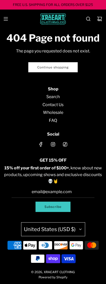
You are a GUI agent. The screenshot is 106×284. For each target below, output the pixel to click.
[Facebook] (41, 144)
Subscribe (53, 207)
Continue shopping (53, 67)
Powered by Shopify (53, 277)
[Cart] (99, 19)
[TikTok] (65, 144)
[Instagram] (53, 144)
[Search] (88, 19)
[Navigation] (5, 19)
